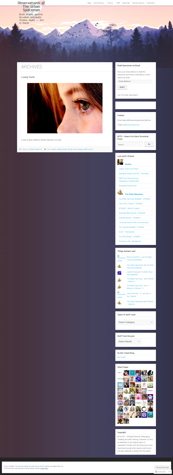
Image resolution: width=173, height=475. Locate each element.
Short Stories (99, 3)
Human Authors (138, 3)
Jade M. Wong (132, 272)
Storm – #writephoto (127, 232)
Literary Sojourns (35, 149)
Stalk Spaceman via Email (128, 65)
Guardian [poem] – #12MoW (129, 218)
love (74, 149)
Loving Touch (28, 77)
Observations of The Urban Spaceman (31, 13)
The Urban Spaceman (135, 265)
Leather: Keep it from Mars (129, 169)
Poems (110, 3)
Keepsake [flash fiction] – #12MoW (132, 213)
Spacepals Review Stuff (128, 186)
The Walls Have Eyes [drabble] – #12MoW (134, 199)
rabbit (85, 149)
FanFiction (151, 3)
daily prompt (62, 149)
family (70, 149)
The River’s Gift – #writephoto (130, 241)
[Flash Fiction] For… (134, 257)
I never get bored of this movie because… (134, 223)
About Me (126, 3)
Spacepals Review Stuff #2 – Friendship (134, 174)
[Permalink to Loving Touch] (65, 108)
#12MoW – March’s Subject (129, 208)
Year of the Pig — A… (134, 294)
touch (90, 149)
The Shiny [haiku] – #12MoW (129, 237)
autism (54, 149)
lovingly (79, 149)
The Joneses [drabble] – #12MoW (131, 227)
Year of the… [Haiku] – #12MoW (130, 204)
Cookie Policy (44, 468)
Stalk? (122, 87)
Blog (89, 3)
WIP (118, 3)
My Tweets (121, 357)
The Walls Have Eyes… (135, 279)
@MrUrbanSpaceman (131, 125)
